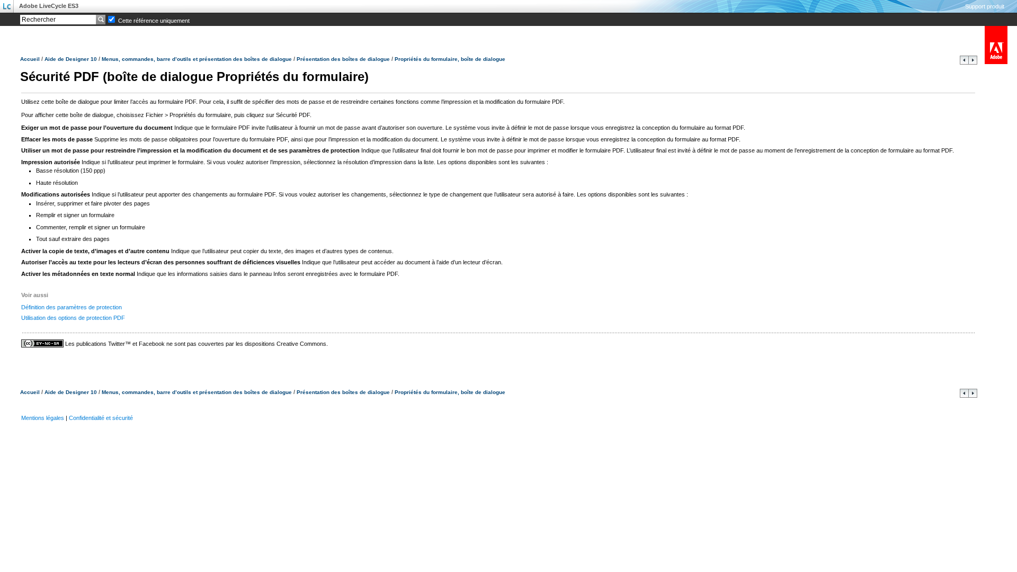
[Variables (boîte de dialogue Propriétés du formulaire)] (964, 62)
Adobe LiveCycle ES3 (48, 6)
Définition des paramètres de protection (71, 307)
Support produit (984, 6)
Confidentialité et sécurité (101, 418)
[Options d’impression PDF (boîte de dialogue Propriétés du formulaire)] (972, 62)
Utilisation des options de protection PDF (73, 318)
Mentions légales (42, 418)
